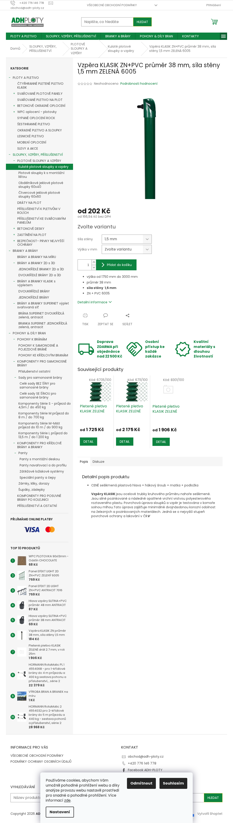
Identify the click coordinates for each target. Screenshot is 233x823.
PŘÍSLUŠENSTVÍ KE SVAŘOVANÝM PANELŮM (41, 220)
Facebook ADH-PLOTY (145, 770)
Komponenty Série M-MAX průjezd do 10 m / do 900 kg (40, 425)
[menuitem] (23, 36)
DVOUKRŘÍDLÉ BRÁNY (34, 291)
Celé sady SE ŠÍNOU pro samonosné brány (38, 395)
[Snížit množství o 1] (93, 267)
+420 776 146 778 (142, 763)
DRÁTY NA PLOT (29, 202)
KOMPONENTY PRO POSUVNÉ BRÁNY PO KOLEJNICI (39, 497)
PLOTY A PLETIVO (26, 77)
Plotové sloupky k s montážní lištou (41, 175)
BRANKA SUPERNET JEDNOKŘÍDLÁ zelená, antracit (42, 325)
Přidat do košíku (119, 265)
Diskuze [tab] (98, 461)
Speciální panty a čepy (38, 477)
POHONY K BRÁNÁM (32, 339)
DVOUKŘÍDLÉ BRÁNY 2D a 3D (39, 275)
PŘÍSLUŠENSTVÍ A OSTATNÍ (37, 506)
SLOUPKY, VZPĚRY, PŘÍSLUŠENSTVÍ (38, 154)
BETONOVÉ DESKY (30, 228)
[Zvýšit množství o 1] (93, 262)
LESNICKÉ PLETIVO (30, 136)
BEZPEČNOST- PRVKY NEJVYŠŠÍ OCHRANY (40, 243)
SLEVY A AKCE (27, 148)
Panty (23, 453)
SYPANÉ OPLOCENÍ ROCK (36, 118)
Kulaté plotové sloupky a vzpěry (43, 166)
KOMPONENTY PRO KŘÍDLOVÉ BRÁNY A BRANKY (39, 445)
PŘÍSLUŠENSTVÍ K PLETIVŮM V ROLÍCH (38, 211)
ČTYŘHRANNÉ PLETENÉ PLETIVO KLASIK (40, 85)
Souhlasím (173, 783)
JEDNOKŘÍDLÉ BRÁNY (33, 297)
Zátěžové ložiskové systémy (42, 471)
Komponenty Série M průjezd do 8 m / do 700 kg (43, 415)
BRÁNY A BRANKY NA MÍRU (36, 257)
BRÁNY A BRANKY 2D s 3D (36, 263)
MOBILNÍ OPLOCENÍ (31, 142)
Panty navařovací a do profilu (43, 465)
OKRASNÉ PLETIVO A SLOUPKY (39, 130)
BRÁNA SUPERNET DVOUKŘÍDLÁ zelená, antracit (41, 315)
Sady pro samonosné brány (40, 377)
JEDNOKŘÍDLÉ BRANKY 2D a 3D (41, 269)
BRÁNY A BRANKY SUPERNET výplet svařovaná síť (43, 305)
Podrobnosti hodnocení (138, 84)
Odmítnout (141, 783)
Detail (89, 441)
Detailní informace (92, 302)
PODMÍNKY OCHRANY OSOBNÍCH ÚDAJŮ (40, 761)
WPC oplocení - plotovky (37, 112)
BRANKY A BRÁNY (25, 250)
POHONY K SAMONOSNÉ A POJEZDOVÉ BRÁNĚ (38, 347)
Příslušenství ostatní (34, 371)
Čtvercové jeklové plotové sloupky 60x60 (39, 194)
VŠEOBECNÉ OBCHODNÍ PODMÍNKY (112, 5)
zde (67, 800)
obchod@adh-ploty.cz (146, 756)
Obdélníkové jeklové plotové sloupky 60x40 (40, 185)
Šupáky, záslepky (31, 489)
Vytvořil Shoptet (210, 813)
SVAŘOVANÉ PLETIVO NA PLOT (40, 99)
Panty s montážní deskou (40, 459)
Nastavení (60, 812)
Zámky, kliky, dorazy (33, 483)
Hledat (142, 22)
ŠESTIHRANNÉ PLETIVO (33, 124)
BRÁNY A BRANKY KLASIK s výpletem (36, 283)
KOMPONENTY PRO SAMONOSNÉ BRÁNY (42, 363)
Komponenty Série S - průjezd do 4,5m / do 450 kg (44, 405)
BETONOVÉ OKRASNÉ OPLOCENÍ (41, 105)
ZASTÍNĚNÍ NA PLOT (31, 235)
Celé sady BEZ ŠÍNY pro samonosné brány (37, 385)
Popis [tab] (84, 461)
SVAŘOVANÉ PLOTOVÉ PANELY (40, 93)
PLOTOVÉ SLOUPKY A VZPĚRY (39, 160)
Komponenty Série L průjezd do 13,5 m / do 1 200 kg (43, 435)
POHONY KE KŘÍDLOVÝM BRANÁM (43, 355)
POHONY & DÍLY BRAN (29, 333)
